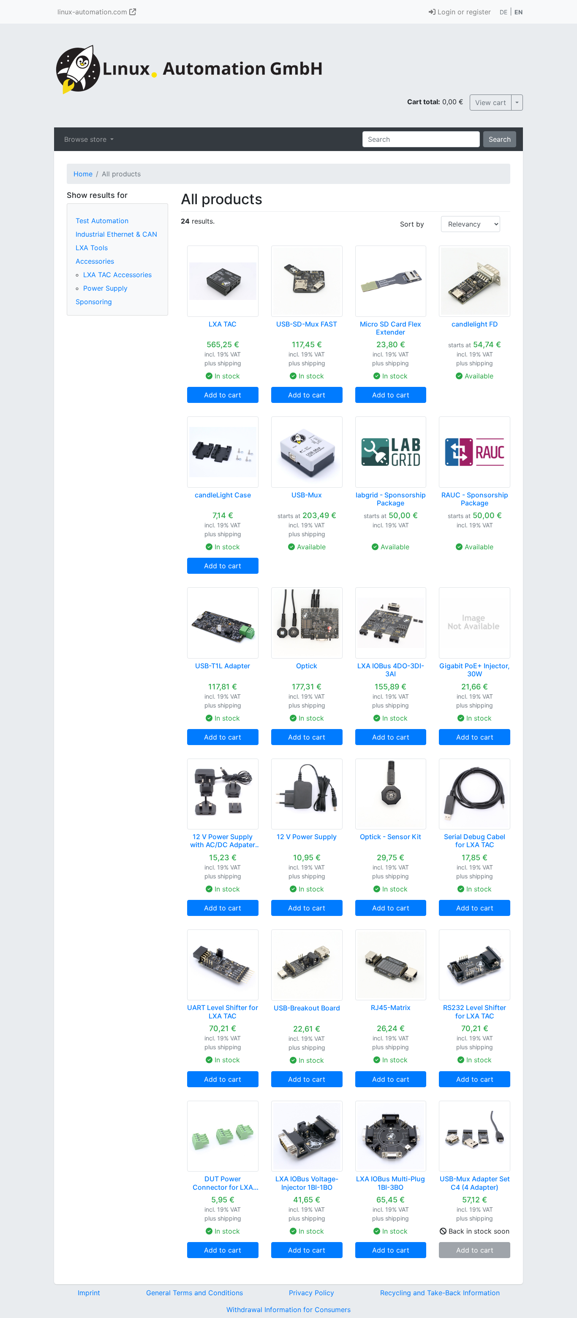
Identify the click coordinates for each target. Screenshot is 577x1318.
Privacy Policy (311, 1292)
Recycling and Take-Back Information (440, 1292)
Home (83, 174)
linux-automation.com (93, 12)
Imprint (89, 1292)
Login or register (463, 12)
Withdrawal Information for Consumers (288, 1309)
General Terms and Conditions (194, 1292)
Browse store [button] (86, 139)
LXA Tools (92, 247)
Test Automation (102, 220)
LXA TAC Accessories (117, 274)
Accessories (95, 261)
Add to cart (222, 395)
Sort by (412, 224)
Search (500, 139)
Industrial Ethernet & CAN (116, 234)
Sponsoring (94, 301)
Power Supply (105, 288)
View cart (490, 102)
